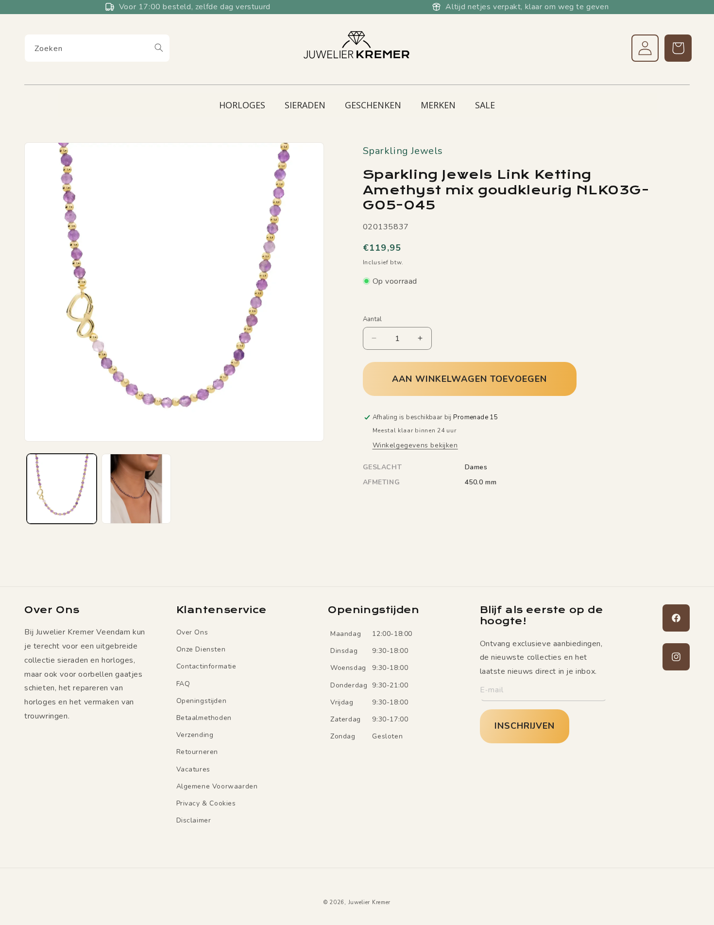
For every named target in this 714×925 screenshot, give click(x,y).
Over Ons (192, 632)
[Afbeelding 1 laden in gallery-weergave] (62, 489)
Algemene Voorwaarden (217, 786)
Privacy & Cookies (206, 803)
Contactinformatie (206, 666)
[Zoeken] (159, 47)
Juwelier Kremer (369, 902)
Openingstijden (201, 700)
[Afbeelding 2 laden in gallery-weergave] (136, 489)
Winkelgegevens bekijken (415, 445)
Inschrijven (524, 726)
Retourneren (197, 751)
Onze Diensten (201, 649)
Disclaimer (193, 820)
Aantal (372, 318)
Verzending (195, 734)
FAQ (183, 683)
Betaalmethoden (204, 717)
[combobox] (97, 48)
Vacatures (193, 769)
